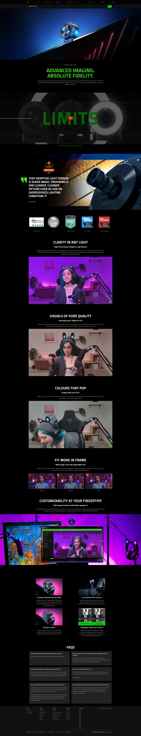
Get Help (54, 710)
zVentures (68, 717)
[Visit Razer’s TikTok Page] (80, 723)
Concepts (41, 715)
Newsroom (68, 715)
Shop (27, 708)
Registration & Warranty (57, 712)
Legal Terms (51, 732)
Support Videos (56, 719)
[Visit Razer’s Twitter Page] (80, 718)
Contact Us (68, 719)
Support (54, 708)
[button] (113, 2)
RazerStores (29, 710)
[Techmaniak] (36, 222)
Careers (67, 712)
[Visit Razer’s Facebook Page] (80, 711)
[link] (27, 2)
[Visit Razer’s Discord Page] (80, 728)
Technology (42, 710)
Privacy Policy (59, 732)
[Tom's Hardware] (104, 222)
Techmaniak (36, 231)
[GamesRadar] (70, 222)
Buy (110, 6)
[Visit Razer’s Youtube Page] (80, 721)
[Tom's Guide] (87, 222)
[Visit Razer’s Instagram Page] (80, 713)
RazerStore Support (57, 715)
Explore (41, 708)
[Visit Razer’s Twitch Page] (80, 726)
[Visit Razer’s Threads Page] (80, 716)
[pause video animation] (110, 302)
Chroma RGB (42, 712)
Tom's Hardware (104, 231)
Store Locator (29, 712)
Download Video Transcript (64, 145)
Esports (41, 717)
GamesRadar (32, 201)
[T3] (53, 222)
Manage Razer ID (56, 717)
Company (68, 708)
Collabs (41, 719)
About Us (68, 710)
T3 (53, 231)
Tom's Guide (87, 231)
